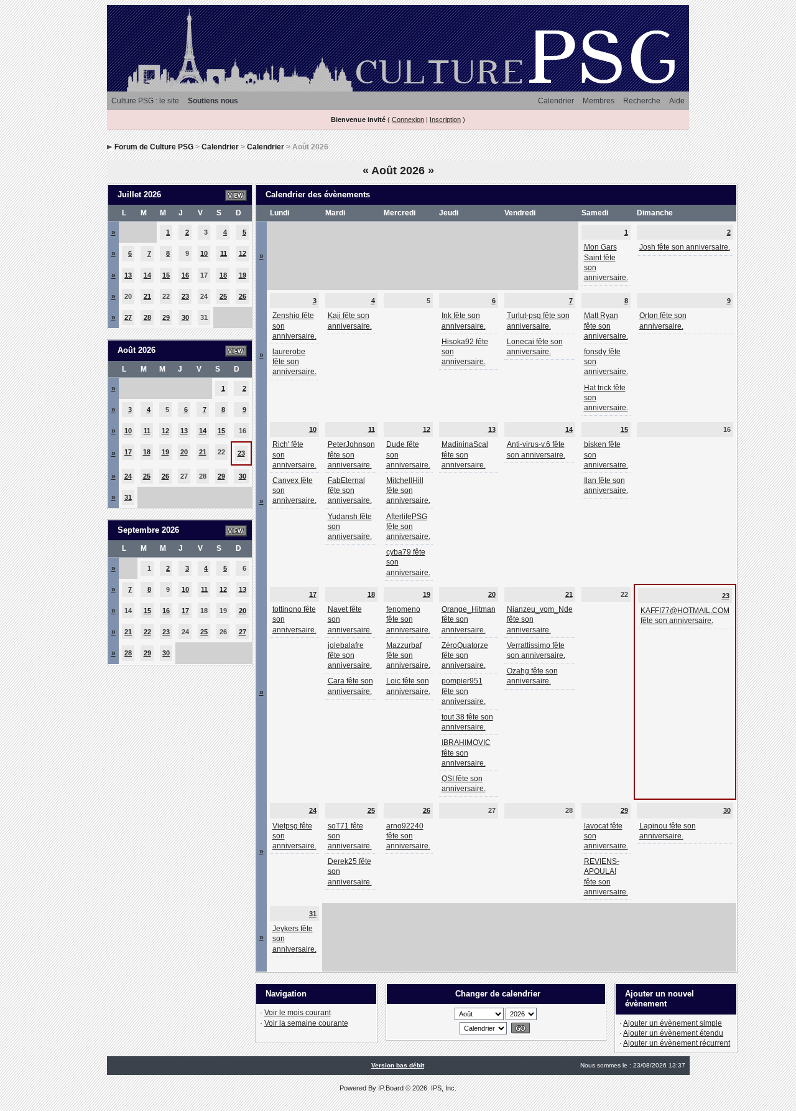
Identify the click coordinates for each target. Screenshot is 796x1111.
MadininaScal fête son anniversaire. (465, 454)
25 (223, 296)
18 (223, 275)
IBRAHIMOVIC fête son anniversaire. (466, 752)
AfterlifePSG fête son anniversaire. (408, 526)
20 (184, 452)
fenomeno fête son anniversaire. (408, 619)
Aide (677, 100)
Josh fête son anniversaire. (684, 247)
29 (166, 317)
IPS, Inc (443, 1088)
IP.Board (391, 1088)
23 (185, 296)
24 (128, 476)
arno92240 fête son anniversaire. (408, 836)
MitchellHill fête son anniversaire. (408, 490)
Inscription (445, 119)
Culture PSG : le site (145, 100)
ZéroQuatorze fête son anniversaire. (465, 655)
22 (147, 631)
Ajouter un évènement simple (672, 1023)
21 (147, 296)
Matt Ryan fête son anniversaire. (606, 325)
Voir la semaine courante (306, 1023)
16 (185, 275)
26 (242, 296)
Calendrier (556, 100)
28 (147, 317)
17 (128, 452)
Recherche (641, 100)
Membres (598, 100)
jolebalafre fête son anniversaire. (350, 655)
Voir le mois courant (297, 1012)
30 (185, 317)
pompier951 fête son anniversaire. (464, 691)
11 (223, 253)
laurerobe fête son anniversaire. (294, 361)
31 (128, 497)
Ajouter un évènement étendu (673, 1033)
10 (204, 253)
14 (147, 275)
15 (166, 275)
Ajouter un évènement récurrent (676, 1043)
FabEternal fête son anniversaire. (350, 490)
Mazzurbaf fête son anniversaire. (408, 655)
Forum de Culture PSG (153, 147)
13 (128, 275)
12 (242, 253)
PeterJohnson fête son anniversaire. (351, 454)
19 (242, 275)
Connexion (408, 119)
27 (128, 317)
